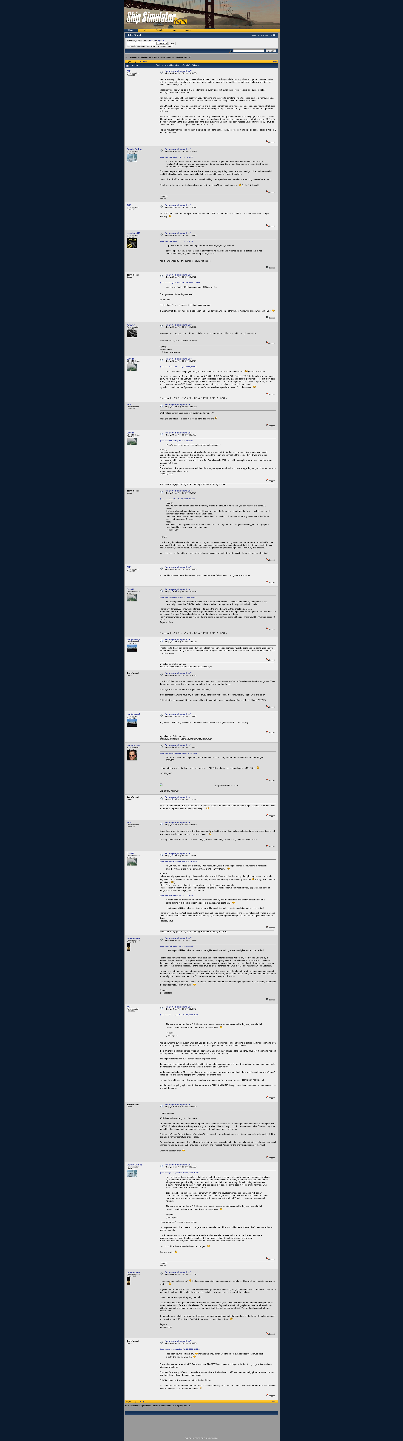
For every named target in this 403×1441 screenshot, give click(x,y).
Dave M (130, 359)
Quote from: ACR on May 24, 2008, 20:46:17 (176, 441)
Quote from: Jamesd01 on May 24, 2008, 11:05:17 (179, 367)
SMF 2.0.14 (189, 1438)
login (152, 40)
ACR (129, 71)
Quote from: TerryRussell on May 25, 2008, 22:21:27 (179, 861)
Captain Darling (134, 149)
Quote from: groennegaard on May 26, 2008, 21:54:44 (180, 1015)
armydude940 (133, 233)
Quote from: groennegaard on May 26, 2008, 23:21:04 (180, 1349)
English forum (145, 57)
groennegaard (133, 938)
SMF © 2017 (200, 1438)
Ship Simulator (131, 57)
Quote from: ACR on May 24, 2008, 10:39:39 (176, 157)
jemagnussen (133, 745)
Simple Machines (212, 1438)
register (161, 40)
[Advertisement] (201, 1428)
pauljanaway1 (133, 639)
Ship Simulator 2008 (161, 57)
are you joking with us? (181, 57)
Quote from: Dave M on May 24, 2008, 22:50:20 (177, 499)
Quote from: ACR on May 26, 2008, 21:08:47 (176, 895)
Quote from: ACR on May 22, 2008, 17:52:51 (176, 241)
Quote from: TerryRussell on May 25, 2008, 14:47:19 (179, 753)
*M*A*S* (131, 325)
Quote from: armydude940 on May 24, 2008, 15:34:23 (180, 283)
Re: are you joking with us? (178, 71)
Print (275, 62)
